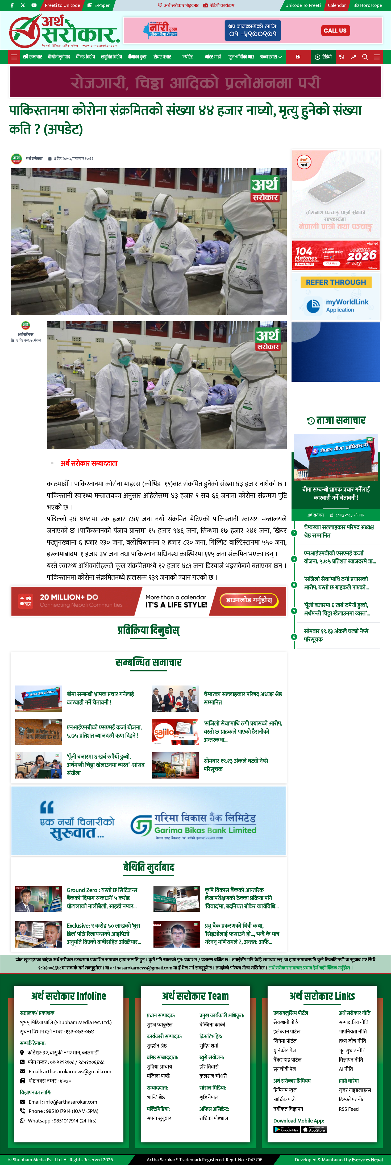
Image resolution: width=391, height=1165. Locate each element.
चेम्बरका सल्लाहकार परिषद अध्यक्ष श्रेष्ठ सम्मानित (243, 699)
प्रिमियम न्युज (285, 1090)
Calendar (337, 5)
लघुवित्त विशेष (111, 57)
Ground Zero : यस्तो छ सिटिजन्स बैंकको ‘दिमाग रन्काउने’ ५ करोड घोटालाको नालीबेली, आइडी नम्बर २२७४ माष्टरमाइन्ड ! (102, 898)
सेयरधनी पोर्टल (287, 1022)
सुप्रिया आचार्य (159, 1067)
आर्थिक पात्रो (284, 1099)
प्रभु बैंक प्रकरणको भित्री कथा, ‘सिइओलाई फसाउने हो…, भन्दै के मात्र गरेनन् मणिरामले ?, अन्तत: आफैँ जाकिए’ (242, 934)
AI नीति (346, 1069)
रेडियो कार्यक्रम (222, 5)
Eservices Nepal (367, 1160)
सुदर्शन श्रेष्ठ (157, 1046)
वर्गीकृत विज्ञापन (288, 1109)
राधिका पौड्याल (213, 1118)
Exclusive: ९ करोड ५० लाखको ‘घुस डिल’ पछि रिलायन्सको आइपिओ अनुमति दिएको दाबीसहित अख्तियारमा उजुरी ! (104, 934)
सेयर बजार (162, 57)
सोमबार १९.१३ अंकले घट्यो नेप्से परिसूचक (236, 765)
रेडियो (327, 57)
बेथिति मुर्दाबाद (59, 57)
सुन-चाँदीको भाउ (241, 57)
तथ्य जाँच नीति (352, 1041)
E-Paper (102, 5)
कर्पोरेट (187, 57)
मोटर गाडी (213, 57)
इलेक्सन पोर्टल (287, 1032)
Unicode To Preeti (303, 5)
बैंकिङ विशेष (85, 57)
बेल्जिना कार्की (212, 1025)
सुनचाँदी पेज (284, 1069)
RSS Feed (349, 1109)
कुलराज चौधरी (213, 1076)
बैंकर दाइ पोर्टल (287, 1060)
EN (298, 57)
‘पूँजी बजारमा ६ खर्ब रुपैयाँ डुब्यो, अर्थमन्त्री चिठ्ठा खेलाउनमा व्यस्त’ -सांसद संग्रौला (105, 765)
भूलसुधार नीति (352, 1050)
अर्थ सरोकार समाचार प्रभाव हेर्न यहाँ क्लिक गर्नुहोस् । (310, 968)
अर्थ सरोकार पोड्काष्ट (181, 5)
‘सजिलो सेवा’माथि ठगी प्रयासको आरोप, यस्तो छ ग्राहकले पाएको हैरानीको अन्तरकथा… (243, 732)
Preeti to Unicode (62, 5)
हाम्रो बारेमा (349, 1081)
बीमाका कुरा (137, 57)
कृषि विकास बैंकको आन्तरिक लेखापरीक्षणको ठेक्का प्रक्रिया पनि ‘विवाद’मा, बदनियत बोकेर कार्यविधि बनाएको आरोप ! (240, 898)
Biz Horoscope (367, 5)
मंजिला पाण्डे (158, 1076)
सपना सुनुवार (159, 1118)
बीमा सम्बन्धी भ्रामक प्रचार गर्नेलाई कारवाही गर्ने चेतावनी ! (100, 699)
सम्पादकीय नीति (353, 1022)
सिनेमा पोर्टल (285, 1041)
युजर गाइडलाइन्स (355, 1090)
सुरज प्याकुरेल (160, 1025)
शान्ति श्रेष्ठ (156, 1097)
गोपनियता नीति (353, 1032)
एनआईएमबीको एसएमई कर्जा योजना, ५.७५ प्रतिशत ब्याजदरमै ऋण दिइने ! (104, 732)
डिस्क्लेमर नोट (352, 1099)
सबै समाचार (32, 57)
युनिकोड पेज (284, 1050)
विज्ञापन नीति (351, 1060)
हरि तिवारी (209, 1067)
